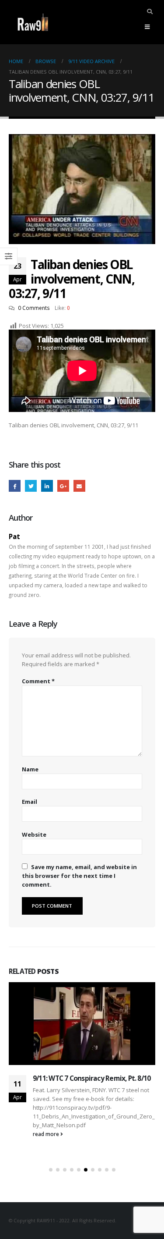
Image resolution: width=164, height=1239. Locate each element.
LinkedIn (47, 486)
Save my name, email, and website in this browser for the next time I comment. (79, 875)
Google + (63, 486)
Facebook (15, 486)
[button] (50, 1170)
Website (34, 834)
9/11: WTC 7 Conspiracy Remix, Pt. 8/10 (91, 1078)
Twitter (31, 486)
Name (30, 769)
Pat (14, 536)
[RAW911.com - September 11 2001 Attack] (33, 22)
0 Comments (34, 307)
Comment (38, 681)
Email (79, 486)
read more (46, 1133)
